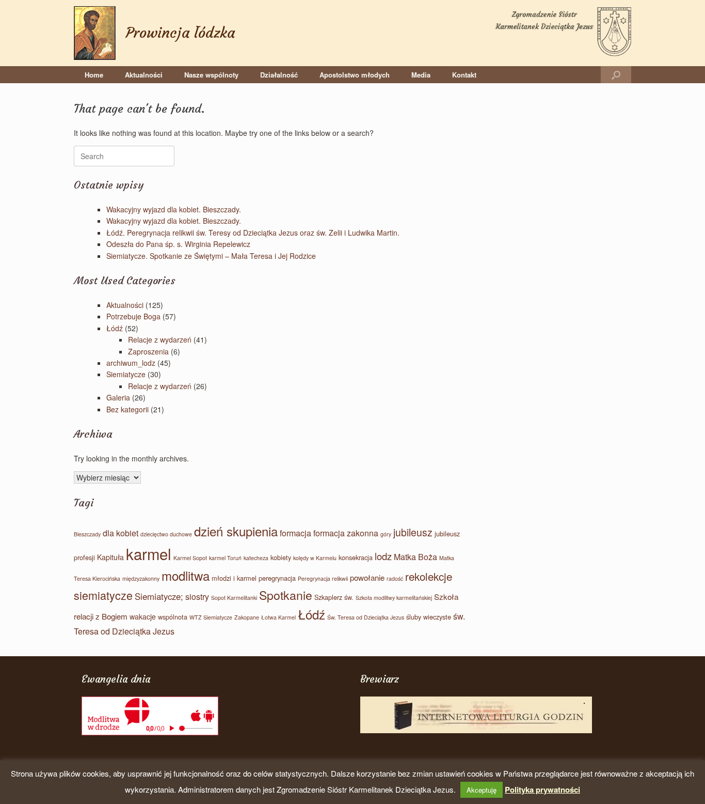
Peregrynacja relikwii (323, 578)
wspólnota (172, 617)
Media (420, 75)
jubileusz (412, 532)
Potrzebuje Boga (133, 316)
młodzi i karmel (234, 578)
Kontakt (464, 75)
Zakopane (246, 617)
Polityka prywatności (542, 789)
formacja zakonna (345, 533)
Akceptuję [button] (481, 790)
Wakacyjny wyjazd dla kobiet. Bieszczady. (173, 209)
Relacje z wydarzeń (159, 339)
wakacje (143, 616)
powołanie (367, 577)
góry (385, 534)
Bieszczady (87, 534)
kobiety (280, 557)
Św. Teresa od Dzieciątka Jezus (365, 617)
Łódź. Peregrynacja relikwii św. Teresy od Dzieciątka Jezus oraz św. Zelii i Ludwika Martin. (252, 232)
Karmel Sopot (190, 558)
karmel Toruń (225, 558)
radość (395, 578)
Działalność (279, 75)
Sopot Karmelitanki (234, 597)
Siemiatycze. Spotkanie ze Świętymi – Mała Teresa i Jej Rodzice (211, 256)
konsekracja (356, 557)
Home (94, 75)
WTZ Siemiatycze (210, 617)
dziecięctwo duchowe (166, 534)
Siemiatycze (126, 374)
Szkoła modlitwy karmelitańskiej (394, 597)
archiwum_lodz (130, 363)
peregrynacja (277, 578)
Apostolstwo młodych (354, 75)
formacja (295, 533)
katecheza (256, 558)
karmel (148, 553)
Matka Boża (415, 557)
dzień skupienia (236, 531)
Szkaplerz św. (334, 597)
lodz (383, 556)
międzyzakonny (140, 578)
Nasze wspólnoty (211, 75)
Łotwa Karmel (278, 617)
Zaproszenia (148, 351)
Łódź (114, 328)
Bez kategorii (127, 409)
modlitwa (186, 575)
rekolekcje (428, 576)
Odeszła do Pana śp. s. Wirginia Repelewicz (178, 244)
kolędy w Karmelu (315, 558)
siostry (197, 596)
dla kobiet (120, 533)
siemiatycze (103, 595)
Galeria (118, 397)
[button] (616, 74)
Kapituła (110, 557)
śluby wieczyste (428, 617)
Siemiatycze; (159, 596)
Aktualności (144, 75)
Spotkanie (285, 595)
